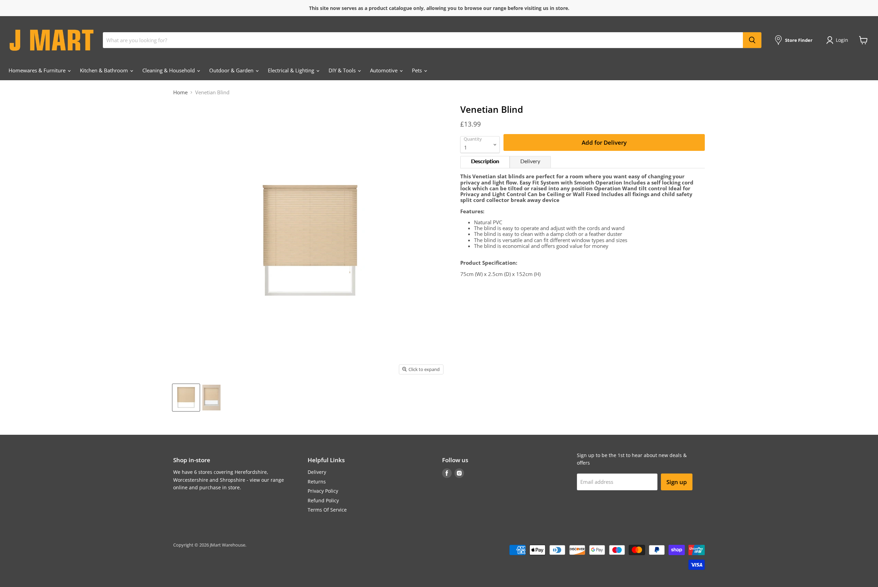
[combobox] (423, 40)
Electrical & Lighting (292, 70)
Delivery (530, 161)
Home (180, 92)
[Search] (752, 40)
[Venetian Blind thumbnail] (186, 397)
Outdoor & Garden (232, 70)
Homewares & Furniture (38, 70)
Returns (317, 481)
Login (842, 40)
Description (485, 161)
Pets (417, 70)
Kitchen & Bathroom (104, 70)
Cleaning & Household (169, 70)
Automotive (384, 70)
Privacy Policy (323, 491)
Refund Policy (323, 500)
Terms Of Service (327, 509)
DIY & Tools (343, 70)
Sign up (676, 482)
